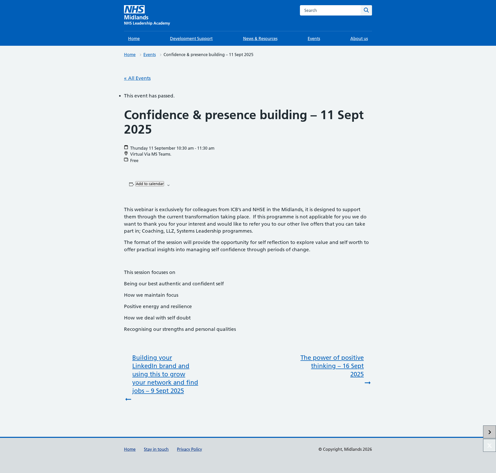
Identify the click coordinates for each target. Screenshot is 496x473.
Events (314, 38)
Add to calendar (150, 183)
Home (134, 38)
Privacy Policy (189, 449)
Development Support (191, 38)
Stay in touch (156, 449)
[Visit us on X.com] (489, 445)
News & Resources (260, 38)
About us (359, 38)
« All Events (137, 78)
